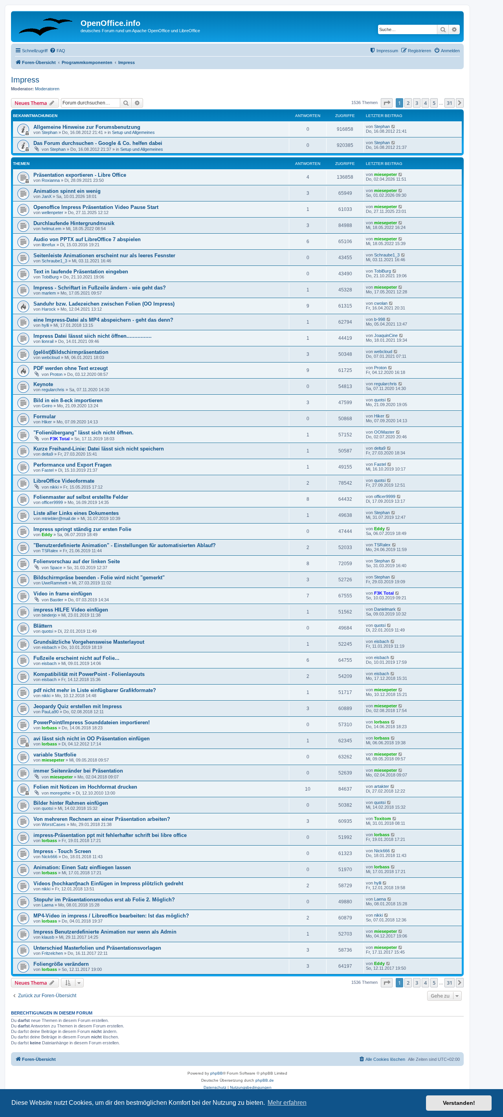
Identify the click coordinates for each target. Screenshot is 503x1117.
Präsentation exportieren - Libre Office (79, 175)
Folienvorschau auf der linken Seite (76, 561)
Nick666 (49, 856)
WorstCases (54, 824)
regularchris (53, 389)
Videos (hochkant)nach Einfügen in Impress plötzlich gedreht (108, 883)
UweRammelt (54, 582)
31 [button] (449, 102)
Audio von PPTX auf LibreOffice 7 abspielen (87, 239)
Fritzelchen (52, 953)
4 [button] (425, 102)
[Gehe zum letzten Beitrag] (393, 126)
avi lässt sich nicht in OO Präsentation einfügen (91, 739)
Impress (25, 79)
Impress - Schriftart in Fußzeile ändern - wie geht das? (99, 288)
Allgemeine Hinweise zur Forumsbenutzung (86, 127)
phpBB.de (264, 1080)
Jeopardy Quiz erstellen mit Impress (77, 706)
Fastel (47, 470)
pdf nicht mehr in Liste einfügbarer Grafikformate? (94, 690)
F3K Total (60, 438)
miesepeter (385, 174)
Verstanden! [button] (459, 1103)
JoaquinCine (386, 335)
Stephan (49, 132)
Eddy (47, 534)
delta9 (47, 454)
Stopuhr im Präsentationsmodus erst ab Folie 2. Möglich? (104, 900)
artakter (381, 786)
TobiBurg (50, 277)
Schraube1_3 (54, 260)
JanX (46, 196)
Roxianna (51, 180)
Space (56, 567)
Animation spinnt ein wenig (67, 191)
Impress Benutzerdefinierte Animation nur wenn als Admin (104, 932)
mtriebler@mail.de (59, 518)
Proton (56, 374)
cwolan (380, 303)
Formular (44, 416)
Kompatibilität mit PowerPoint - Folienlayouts (89, 674)
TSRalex (50, 550)
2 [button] (408, 102)
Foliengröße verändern (61, 964)
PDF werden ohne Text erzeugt (70, 368)
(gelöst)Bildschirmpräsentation (70, 352)
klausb (48, 937)
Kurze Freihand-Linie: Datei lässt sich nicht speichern (98, 449)
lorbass (49, 727)
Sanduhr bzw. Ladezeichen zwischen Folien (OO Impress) (103, 304)
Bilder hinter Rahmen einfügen (70, 803)
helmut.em (51, 228)
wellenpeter (52, 212)
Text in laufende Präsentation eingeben (80, 272)
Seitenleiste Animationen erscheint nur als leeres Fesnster (104, 255)
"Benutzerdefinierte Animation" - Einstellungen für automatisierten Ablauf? (124, 545)
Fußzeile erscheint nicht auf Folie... (76, 658)
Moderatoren (47, 88)
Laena (47, 905)
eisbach (49, 647)
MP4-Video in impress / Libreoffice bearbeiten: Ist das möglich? (111, 916)
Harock (49, 309)
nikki (54, 487)
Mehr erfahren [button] (287, 1102)
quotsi (380, 399)
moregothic (60, 793)
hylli (45, 325)
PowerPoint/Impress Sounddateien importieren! (91, 722)
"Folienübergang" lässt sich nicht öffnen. (83, 433)
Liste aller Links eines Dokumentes (76, 513)
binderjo (49, 615)
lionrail (47, 341)
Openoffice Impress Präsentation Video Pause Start (95, 207)
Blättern (42, 626)
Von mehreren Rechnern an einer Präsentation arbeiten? (101, 819)
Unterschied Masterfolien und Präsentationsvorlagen (97, 948)
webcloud (51, 357)
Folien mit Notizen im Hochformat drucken (85, 787)
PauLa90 (50, 711)
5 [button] (434, 102)
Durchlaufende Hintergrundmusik (73, 223)
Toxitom (382, 818)
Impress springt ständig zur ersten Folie (82, 529)
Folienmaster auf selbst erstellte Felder (80, 497)
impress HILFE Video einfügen (70, 610)
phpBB (216, 1073)
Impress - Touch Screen (62, 851)
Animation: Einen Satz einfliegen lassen (82, 867)
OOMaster (384, 432)
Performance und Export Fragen (72, 465)
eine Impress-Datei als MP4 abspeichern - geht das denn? (103, 320)
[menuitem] (57, 50)
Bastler (56, 599)
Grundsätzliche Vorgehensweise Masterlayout (88, 642)
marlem (49, 293)
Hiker (47, 421)
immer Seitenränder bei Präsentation (78, 771)
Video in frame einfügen (62, 594)
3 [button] (416, 102)
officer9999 (52, 502)
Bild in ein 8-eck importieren (68, 400)
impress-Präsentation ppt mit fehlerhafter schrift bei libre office (110, 835)
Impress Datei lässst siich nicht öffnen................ (92, 336)
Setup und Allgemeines (133, 132)
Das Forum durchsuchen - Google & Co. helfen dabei (97, 143)
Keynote (43, 384)
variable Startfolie (54, 755)
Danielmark (385, 609)
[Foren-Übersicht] (47, 25)
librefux (48, 244)
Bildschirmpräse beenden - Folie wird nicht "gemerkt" (99, 577)
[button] (387, 103)
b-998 (379, 319)
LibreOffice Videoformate (63, 481)
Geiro (47, 405)
